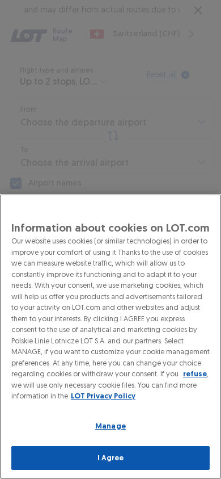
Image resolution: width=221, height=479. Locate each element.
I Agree (110, 457)
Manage (110, 426)
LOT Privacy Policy (103, 396)
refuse (195, 373)
